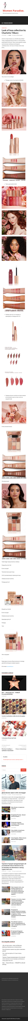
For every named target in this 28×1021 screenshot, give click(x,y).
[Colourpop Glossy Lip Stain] (14, 736)
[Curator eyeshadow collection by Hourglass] (14, 714)
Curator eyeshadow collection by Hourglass (13, 716)
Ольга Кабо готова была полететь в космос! (17, 831)
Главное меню (8, 23)
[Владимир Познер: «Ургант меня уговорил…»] (6, 819)
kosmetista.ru (10, 666)
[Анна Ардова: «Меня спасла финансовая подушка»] (6, 842)
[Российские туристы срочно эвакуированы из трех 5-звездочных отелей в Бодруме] (6, 926)
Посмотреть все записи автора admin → (13, 759)
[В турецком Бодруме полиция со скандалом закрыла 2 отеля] (6, 935)
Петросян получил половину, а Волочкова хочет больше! (17, 824)
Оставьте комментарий (17, 35)
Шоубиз (3, 790)
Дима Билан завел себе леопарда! (14, 792)
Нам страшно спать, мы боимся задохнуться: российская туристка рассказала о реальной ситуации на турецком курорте (17, 890)
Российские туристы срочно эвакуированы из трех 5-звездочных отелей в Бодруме (18, 924)
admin (10, 35)
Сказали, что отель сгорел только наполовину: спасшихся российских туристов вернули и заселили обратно (18, 901)
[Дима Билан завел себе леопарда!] (14, 789)
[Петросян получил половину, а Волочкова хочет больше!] (6, 827)
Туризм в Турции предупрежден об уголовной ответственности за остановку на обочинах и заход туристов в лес (13, 959)
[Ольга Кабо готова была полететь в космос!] (6, 835)
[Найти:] (14, 770)
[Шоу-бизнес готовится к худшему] (6, 812)
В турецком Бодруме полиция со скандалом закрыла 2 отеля (17, 932)
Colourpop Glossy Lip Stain (9, 738)
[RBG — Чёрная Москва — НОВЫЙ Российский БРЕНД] (14, 691)
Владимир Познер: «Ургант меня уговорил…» (18, 815)
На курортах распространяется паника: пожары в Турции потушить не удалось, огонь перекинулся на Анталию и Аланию (18, 913)
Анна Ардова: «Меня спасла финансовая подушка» (18, 838)
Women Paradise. (13, 10)
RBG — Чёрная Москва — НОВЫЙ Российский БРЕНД (11, 693)
